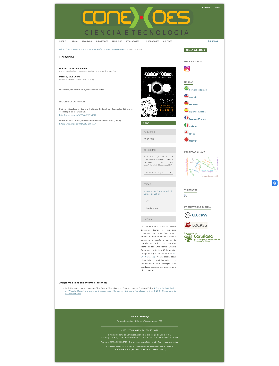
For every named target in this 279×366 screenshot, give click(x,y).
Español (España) (197, 112)
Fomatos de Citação (154, 172)
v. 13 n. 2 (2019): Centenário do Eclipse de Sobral (103, 49)
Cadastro (206, 8)
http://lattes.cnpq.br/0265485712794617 (77, 115)
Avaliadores (133, 41)
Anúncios (117, 41)
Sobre (62, 41)
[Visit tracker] (185, 196)
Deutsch (193, 104)
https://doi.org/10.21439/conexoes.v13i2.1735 (84, 89)
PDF (147, 123)
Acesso (216, 8)
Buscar (214, 41)
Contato (167, 41)
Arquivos (87, 41)
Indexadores (152, 41)
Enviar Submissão (195, 50)
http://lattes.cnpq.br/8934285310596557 (77, 124)
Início (62, 49)
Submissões (102, 41)
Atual (75, 41)
